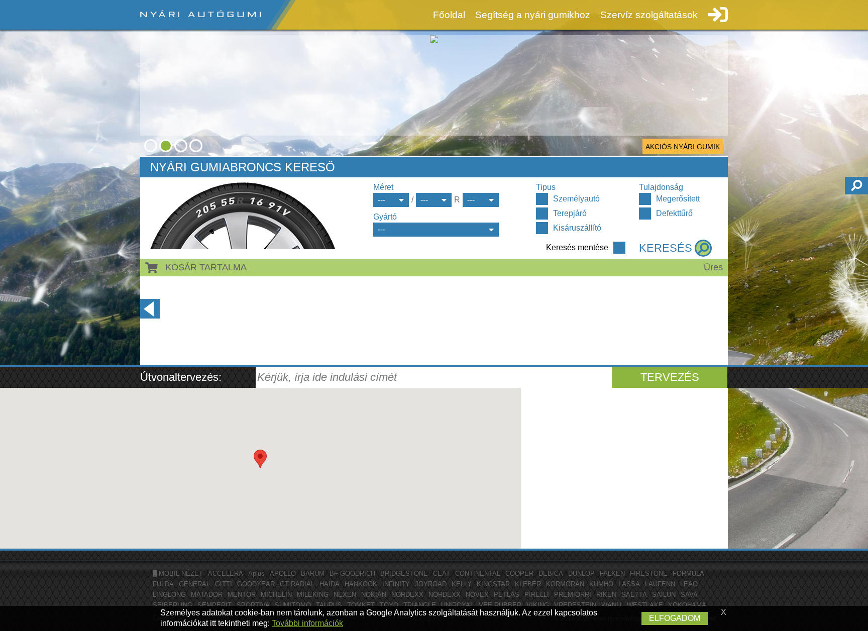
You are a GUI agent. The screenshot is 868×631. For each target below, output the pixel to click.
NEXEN (345, 594)
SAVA (689, 594)
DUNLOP (581, 573)
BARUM (312, 573)
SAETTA (634, 594)
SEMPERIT (214, 605)
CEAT (441, 573)
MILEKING (313, 594)
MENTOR (242, 594)
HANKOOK (361, 584)
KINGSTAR (493, 584)
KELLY (462, 584)
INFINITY (396, 584)
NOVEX (477, 594)
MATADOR (207, 594)
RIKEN (606, 594)
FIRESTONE (649, 573)
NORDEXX (407, 594)
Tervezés (669, 377)
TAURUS (329, 605)
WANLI (611, 605)
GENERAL (194, 584)
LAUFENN (660, 584)
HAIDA (329, 584)
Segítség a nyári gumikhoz (532, 15)
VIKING (537, 605)
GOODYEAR (256, 584)
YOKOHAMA (687, 605)
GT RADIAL (297, 584)
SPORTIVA (253, 605)
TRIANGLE (419, 605)
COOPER (519, 573)
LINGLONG (169, 594)
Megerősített (678, 198)
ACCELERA (225, 573)
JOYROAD (431, 584)
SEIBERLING (172, 605)
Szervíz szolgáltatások (649, 15)
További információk (307, 623)
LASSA (629, 584)
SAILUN (664, 594)
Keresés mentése (577, 247)
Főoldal (449, 15)
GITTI (223, 584)
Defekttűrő (674, 213)
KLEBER (528, 584)
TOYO (389, 605)
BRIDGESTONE (404, 573)
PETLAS (506, 594)
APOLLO (283, 573)
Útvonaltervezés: (181, 377)
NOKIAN (373, 594)
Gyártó (385, 217)
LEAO (689, 584)
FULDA (163, 584)
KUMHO (601, 584)
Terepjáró (570, 213)
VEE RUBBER (500, 605)
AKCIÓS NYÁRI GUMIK (682, 147)
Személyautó (576, 198)
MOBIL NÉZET (180, 573)
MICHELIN (276, 594)
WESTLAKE (645, 605)
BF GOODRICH (352, 573)
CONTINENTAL (477, 573)
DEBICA (550, 573)
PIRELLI (536, 594)
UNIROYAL (457, 605)
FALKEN (612, 573)
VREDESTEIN (575, 605)
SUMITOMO (293, 605)
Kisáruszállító (577, 228)
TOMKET (361, 605)
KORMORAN (565, 584)
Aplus (256, 573)
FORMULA (688, 573)
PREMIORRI (572, 594)
